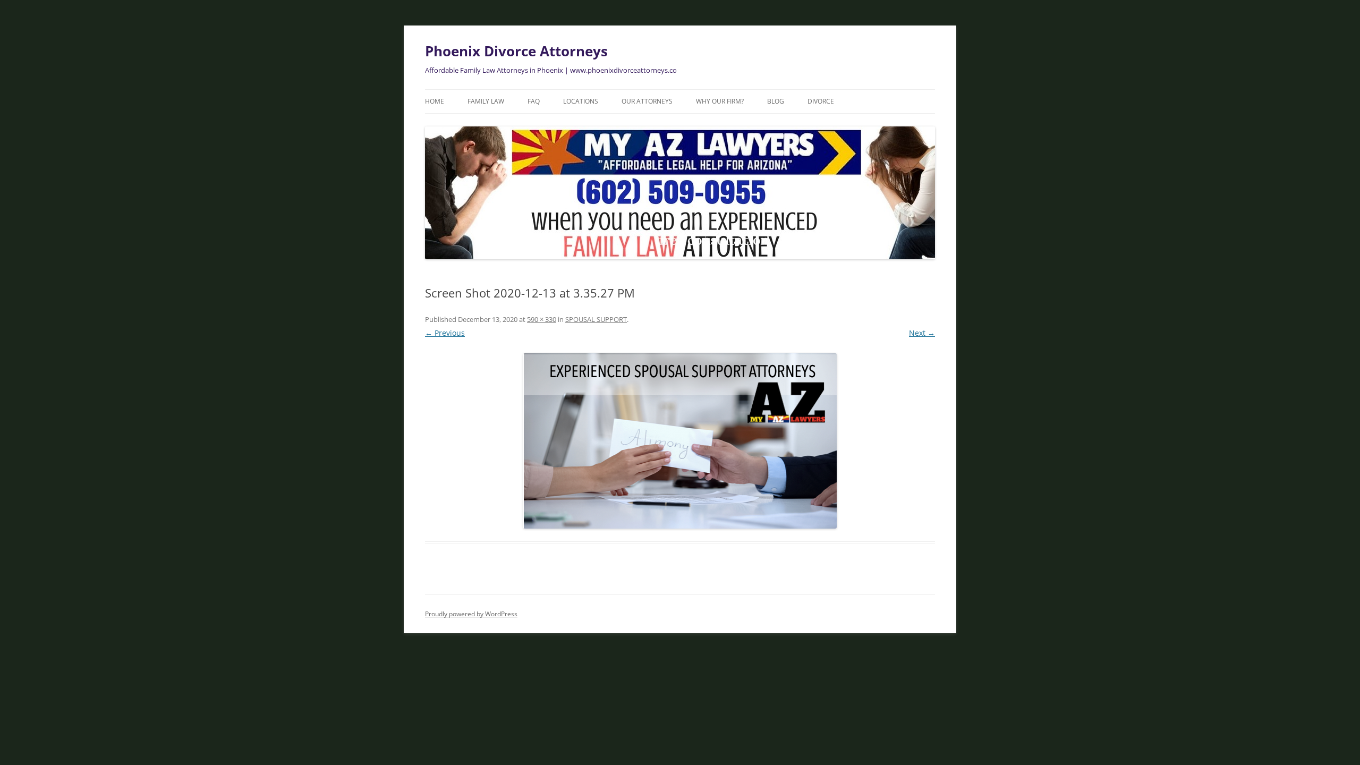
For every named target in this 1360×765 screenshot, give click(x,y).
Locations (580, 101)
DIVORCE (821, 101)
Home (434, 101)
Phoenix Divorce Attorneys (516, 51)
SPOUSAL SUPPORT (596, 319)
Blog (775, 101)
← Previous (445, 333)
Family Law (486, 101)
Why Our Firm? (720, 101)
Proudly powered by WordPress (471, 613)
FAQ (534, 101)
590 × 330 (541, 319)
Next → (922, 333)
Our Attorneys (647, 101)
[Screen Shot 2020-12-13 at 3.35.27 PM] (680, 441)
